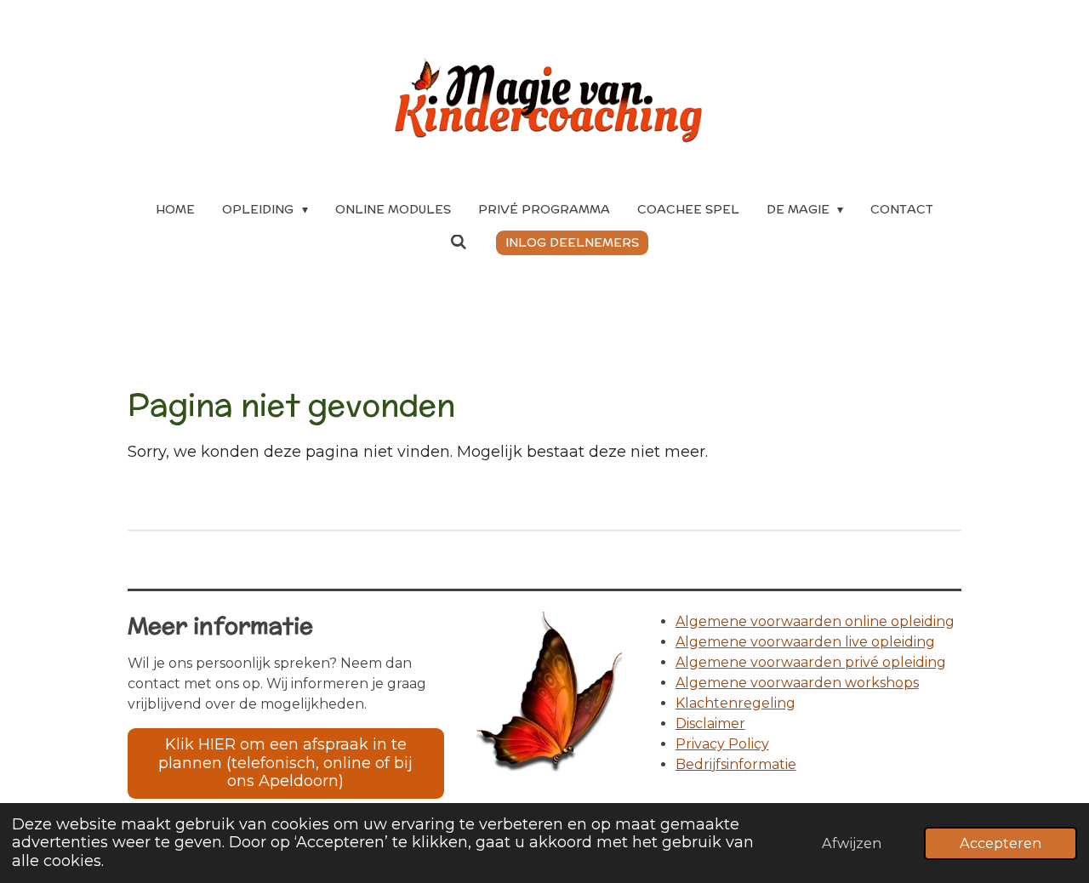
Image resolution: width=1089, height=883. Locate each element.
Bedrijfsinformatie (736, 764)
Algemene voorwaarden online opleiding (815, 621)
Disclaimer (710, 723)
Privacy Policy (722, 744)
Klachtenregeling (735, 703)
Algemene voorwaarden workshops (797, 683)
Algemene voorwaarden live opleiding (805, 642)
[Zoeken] (458, 242)
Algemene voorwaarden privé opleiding (811, 662)
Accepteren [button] (1000, 843)
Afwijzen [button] (851, 843)
